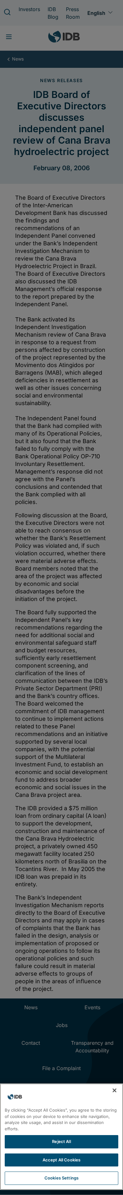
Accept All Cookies (61, 1159)
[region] (61, 1136)
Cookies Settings (61, 1177)
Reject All (61, 1141)
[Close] (114, 1090)
